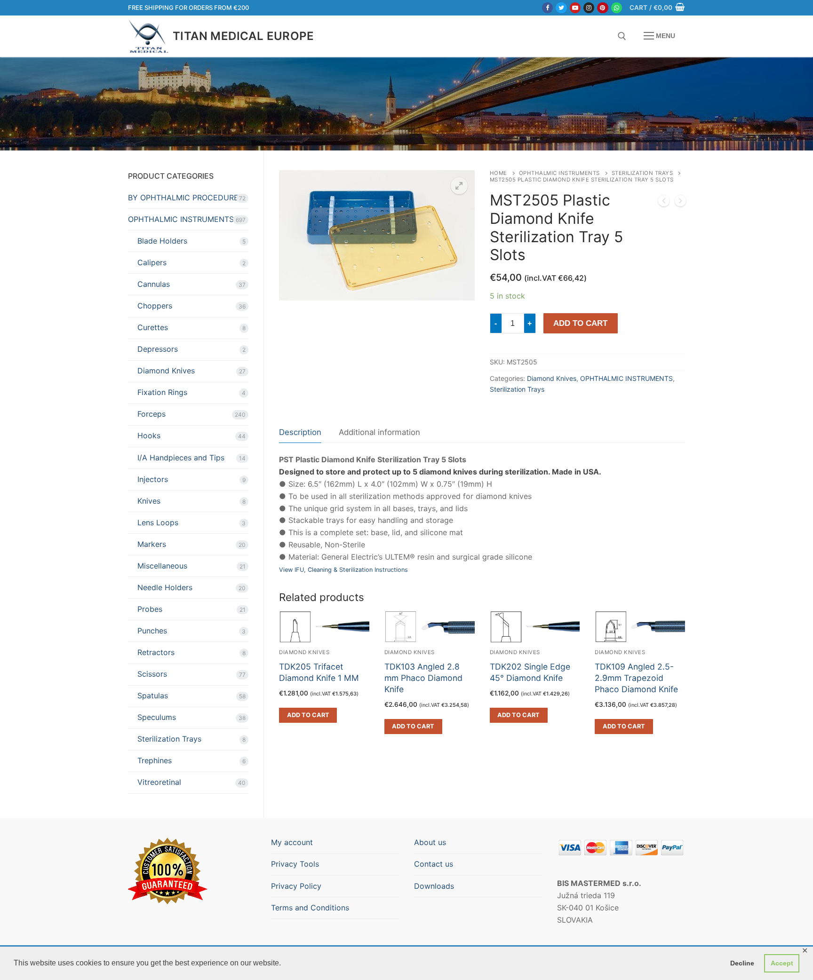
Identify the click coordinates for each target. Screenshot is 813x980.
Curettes (152, 327)
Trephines (154, 760)
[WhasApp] (616, 7)
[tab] (300, 432)
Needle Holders (164, 587)
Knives (148, 501)
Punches (152, 630)
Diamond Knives (551, 378)
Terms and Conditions (310, 907)
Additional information (379, 432)
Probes (149, 609)
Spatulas (152, 695)
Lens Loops (157, 522)
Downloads (434, 886)
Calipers (152, 262)
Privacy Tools (295, 864)
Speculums (156, 717)
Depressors (157, 349)
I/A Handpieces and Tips (180, 457)
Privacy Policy (296, 886)
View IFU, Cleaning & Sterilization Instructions (343, 569)
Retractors (156, 652)
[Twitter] (561, 7)
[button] (459, 185)
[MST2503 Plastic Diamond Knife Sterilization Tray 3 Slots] (664, 202)
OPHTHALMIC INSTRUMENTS (559, 173)
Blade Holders (162, 240)
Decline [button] (742, 963)
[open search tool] (622, 36)
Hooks (148, 435)
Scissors (152, 674)
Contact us (433, 864)
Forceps (151, 414)
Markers (151, 544)
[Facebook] (547, 7)
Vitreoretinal (159, 782)
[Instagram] (588, 7)
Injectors (152, 479)
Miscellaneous (162, 565)
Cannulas (153, 284)
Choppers (154, 305)
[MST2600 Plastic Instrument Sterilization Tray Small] (680, 202)
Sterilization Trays (642, 173)
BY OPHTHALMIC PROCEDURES (185, 197)
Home (498, 173)
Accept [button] (782, 963)
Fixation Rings (162, 392)
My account (292, 842)
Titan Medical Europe (243, 36)
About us (430, 842)
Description (300, 432)
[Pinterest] (602, 7)
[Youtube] (575, 7)
